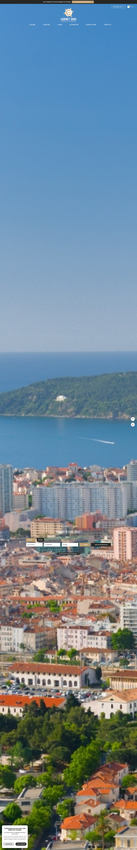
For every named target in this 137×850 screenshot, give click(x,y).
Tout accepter (21, 844)
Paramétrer (8, 844)
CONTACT (107, 24)
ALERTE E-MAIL (91, 24)
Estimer (40, 540)
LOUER (59, 24)
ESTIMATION (74, 24)
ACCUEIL (32, 24)
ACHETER (46, 24)
